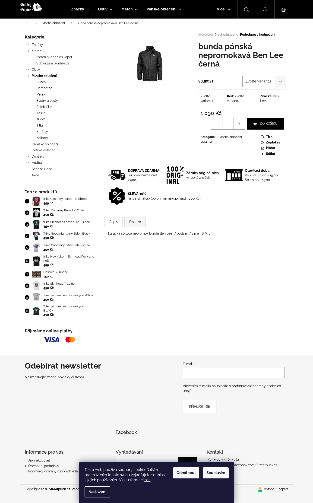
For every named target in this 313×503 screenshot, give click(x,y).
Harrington (44, 88)
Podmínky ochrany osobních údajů (54, 471)
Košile (40, 113)
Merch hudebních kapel (54, 57)
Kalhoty (42, 138)
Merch (36, 51)
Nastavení (97, 492)
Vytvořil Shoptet (276, 489)
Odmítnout (186, 473)
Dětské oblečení (44, 150)
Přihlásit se (199, 406)
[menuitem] (79, 9)
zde (147, 480)
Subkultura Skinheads (52, 63)
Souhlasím (215, 473)
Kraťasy (42, 132)
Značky (37, 45)
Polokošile (44, 107)
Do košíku (269, 123)
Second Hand (42, 169)
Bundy (41, 82)
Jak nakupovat (39, 460)
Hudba (37, 163)
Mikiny (41, 94)
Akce (35, 175)
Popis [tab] (113, 222)
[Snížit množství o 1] (216, 123)
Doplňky (38, 156)
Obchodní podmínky (43, 466)
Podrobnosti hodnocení (257, 34)
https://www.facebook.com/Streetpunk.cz (245, 465)
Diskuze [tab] (135, 222)
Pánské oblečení (44, 76)
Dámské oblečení (45, 144)
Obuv (36, 69)
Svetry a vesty (47, 100)
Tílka (40, 125)
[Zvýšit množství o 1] (239, 123)
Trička (40, 119)
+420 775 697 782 (226, 459)
